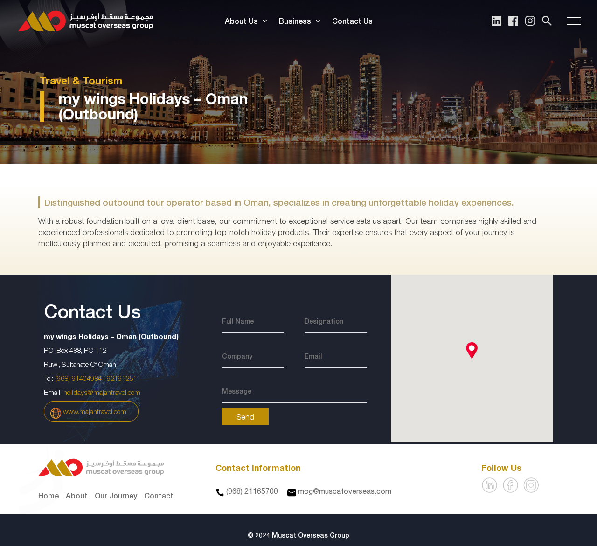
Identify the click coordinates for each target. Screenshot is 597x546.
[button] (472, 350)
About (77, 495)
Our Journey (116, 495)
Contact (159, 495)
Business (295, 20)
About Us (241, 20)
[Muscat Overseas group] (85, 21)
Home (48, 495)
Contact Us (352, 20)
